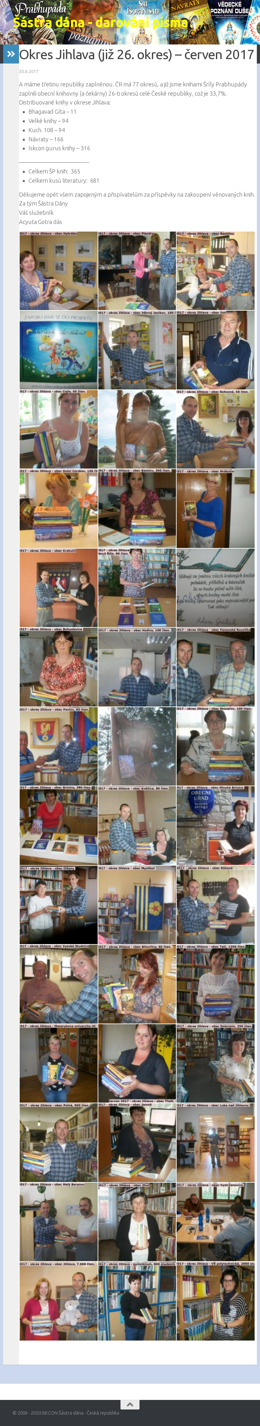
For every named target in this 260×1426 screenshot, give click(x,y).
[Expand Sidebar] (11, 54)
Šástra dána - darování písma (100, 22)
